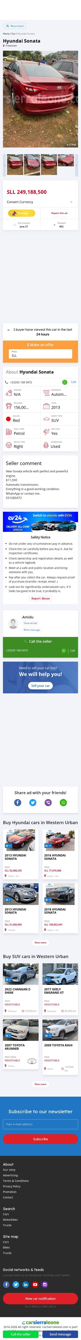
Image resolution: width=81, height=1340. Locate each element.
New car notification (40, 1298)
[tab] (40, 202)
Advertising (10, 1175)
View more (40, 942)
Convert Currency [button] (20, 202)
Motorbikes (10, 1219)
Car (14, 33)
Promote (23, 213)
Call (73, 382)
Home (6, 33)
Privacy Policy (11, 1186)
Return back (17, 25)
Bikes (6, 1247)
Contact (8, 1197)
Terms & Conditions (16, 1181)
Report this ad (59, 213)
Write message (32, 629)
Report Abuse (40, 598)
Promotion (10, 1192)
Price (14, 351)
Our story (9, 1170)
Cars (6, 1214)
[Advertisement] (40, 278)
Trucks (7, 1225)
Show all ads (30, 623)
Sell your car (40, 686)
